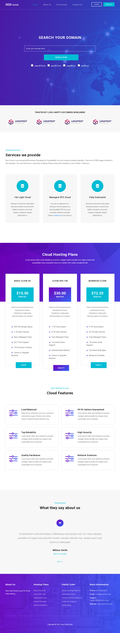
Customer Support (69, 601)
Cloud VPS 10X (40, 594)
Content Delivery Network (71, 598)
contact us (57, 215)
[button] (58, 561)
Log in (96, 4)
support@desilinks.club (99, 600)
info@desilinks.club (103, 594)
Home (36, 5)
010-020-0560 (101, 590)
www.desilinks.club (104, 604)
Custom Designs (40, 601)
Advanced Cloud (40, 598)
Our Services (61, 5)
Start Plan (23, 366)
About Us (47, 5)
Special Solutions (41, 605)
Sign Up (109, 4)
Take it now (98, 366)
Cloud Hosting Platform (71, 590)
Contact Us (77, 5)
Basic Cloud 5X (40, 590)
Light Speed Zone (68, 594)
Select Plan (61, 369)
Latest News (66, 605)
